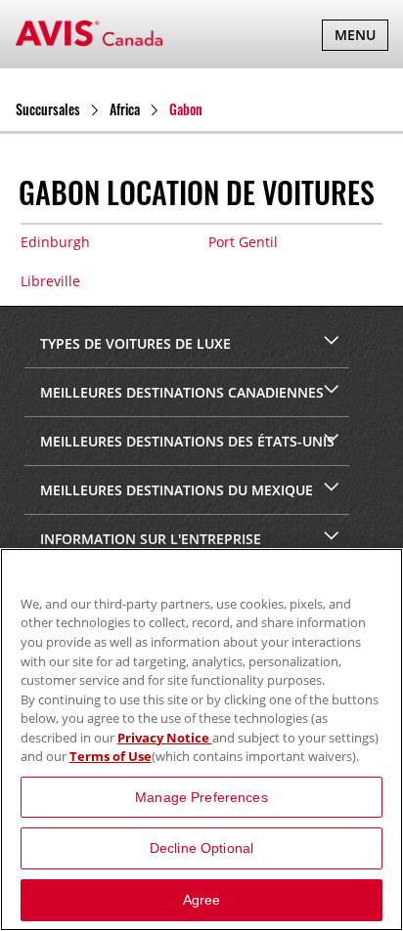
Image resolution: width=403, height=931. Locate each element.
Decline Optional (201, 848)
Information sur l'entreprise (148, 538)
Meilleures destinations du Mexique (174, 490)
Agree (202, 900)
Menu (361, 37)
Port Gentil (243, 242)
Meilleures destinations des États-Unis (185, 441)
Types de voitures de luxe (133, 343)
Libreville (50, 281)
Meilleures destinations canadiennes (180, 392)
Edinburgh (55, 242)
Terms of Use (110, 756)
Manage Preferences (201, 797)
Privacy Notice (164, 737)
